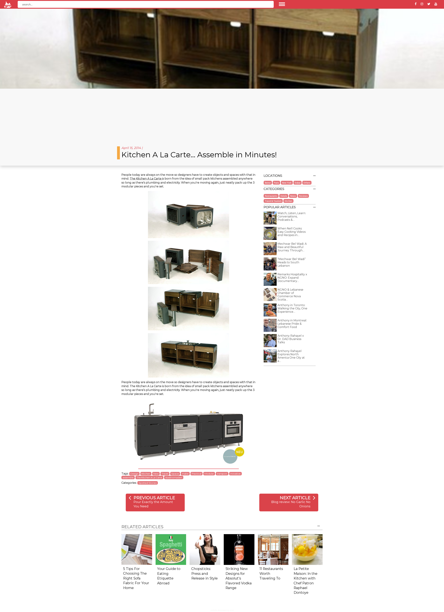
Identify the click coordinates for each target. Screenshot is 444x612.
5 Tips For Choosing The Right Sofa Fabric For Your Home (136, 578)
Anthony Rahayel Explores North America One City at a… (291, 356)
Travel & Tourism (273, 200)
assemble (128, 477)
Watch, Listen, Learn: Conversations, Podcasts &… (292, 216)
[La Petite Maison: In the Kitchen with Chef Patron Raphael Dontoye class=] (307, 549)
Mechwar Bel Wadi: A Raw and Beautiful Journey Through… (292, 247)
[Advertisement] (222, 114)
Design (134, 473)
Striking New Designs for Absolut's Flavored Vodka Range (238, 578)
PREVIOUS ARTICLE (154, 497)
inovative (235, 473)
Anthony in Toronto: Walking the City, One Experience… (292, 308)
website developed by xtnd (222, 610)
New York (287, 182)
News (293, 195)
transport (222, 473)
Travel (165, 473)
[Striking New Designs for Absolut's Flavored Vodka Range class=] (239, 549)
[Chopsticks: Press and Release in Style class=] (205, 549)
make (185, 473)
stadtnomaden (173, 477)
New (156, 473)
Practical (196, 473)
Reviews (303, 195)
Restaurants (271, 195)
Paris (276, 182)
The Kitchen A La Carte (145, 178)
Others (307, 182)
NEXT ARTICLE (295, 497)
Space (175, 473)
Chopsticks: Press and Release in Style (204, 573)
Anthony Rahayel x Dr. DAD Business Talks (291, 339)
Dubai (297, 182)
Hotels (283, 195)
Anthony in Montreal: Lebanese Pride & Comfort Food (292, 324)
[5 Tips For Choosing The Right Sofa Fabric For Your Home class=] (136, 549)
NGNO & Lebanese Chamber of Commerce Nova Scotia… (290, 294)
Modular (209, 473)
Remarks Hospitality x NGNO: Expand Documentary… (292, 278)
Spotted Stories (148, 482)
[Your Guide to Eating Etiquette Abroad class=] (171, 549)
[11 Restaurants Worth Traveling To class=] (273, 549)
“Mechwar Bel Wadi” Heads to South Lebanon (292, 262)
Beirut (268, 182)
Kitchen (146, 473)
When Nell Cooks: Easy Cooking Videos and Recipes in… (292, 232)
